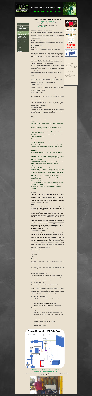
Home (19, 24)
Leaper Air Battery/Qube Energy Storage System (23, 33)
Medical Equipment (23, 39)
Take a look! (68, 76)
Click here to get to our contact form (69, 67)
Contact (20, 51)
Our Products (45, 395)
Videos (19, 47)
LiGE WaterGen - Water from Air (22, 37)
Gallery (20, 45)
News (19, 49)
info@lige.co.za (71, 47)
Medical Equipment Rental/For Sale (23, 42)
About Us (20, 26)
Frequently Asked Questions (22, 29)
